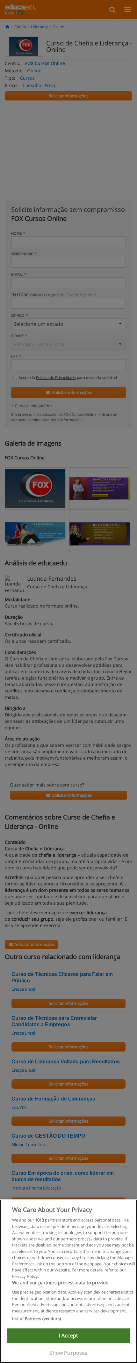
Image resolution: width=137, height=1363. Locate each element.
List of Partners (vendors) (36, 1318)
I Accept (68, 1335)
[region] (68, 1281)
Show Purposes (68, 1352)
